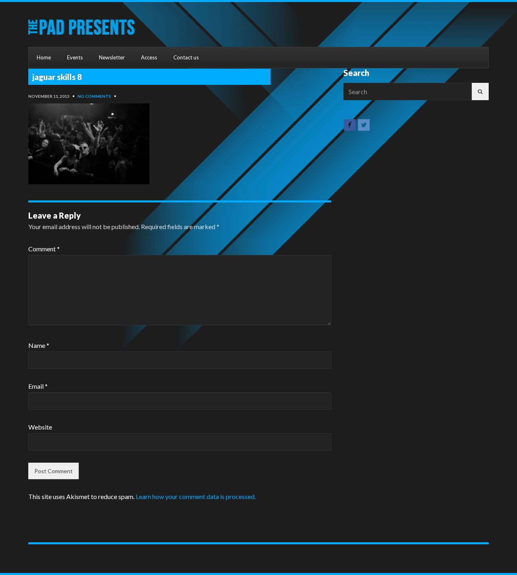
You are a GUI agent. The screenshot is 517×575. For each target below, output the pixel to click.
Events (75, 57)
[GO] (480, 91)
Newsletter (112, 57)
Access (149, 57)
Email (38, 386)
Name (38, 345)
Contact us (186, 57)
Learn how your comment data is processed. (196, 496)
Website (40, 427)
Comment (44, 249)
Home (44, 57)
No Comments (94, 96)
